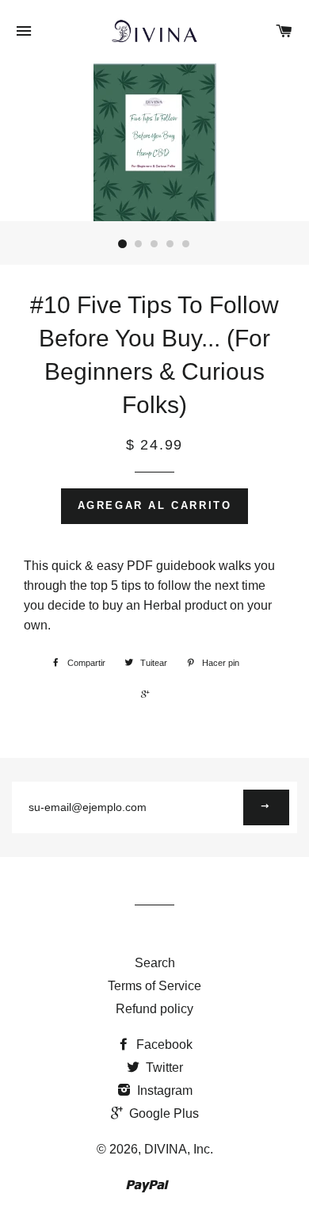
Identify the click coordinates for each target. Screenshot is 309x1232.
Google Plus (162, 1113)
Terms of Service (154, 986)
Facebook (163, 1044)
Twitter (163, 1067)
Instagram (163, 1090)
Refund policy (154, 1009)
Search (155, 963)
